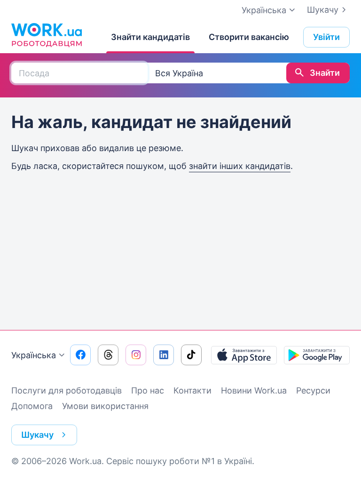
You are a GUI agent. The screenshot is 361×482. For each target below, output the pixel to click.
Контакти (192, 390)
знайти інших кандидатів (239, 166)
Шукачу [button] (37, 435)
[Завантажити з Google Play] (317, 355)
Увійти (326, 37)
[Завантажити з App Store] (244, 355)
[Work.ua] (46, 35)
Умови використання (105, 406)
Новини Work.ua (254, 390)
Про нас (147, 390)
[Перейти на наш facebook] (80, 355)
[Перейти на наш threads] (108, 355)
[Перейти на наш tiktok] (191, 355)
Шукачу (322, 10)
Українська (33, 355)
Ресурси (313, 390)
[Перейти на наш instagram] (136, 355)
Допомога (32, 406)
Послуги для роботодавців (66, 390)
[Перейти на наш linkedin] (163, 355)
